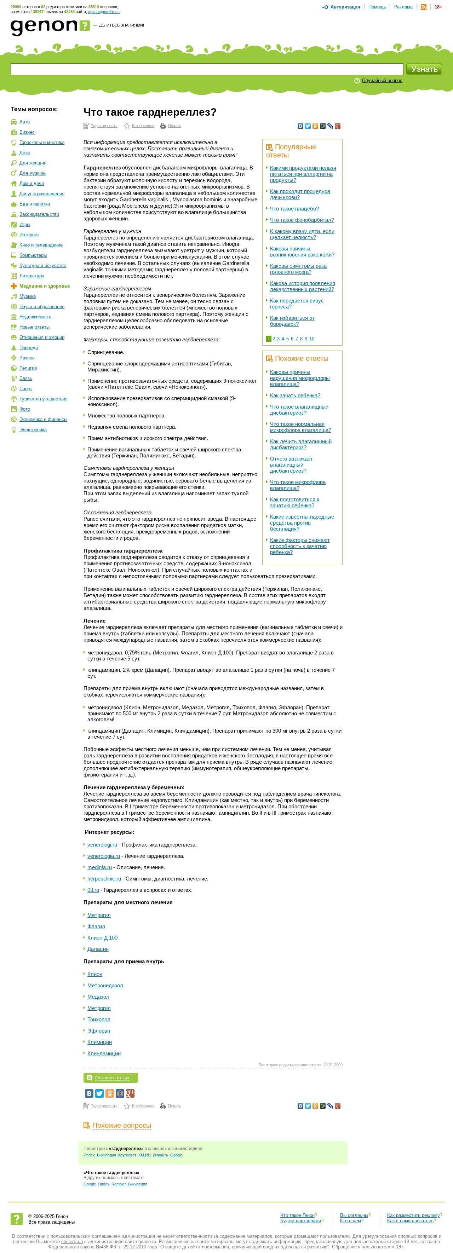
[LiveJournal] (330, 126)
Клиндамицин (104, 1053)
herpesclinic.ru (104, 879)
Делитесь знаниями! (121, 25)
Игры (24, 224)
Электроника (33, 429)
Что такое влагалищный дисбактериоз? (299, 410)
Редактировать (104, 125)
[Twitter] (308, 126)
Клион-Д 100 (102, 938)
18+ (438, 7)
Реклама (403, 7)
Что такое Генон (297, 1215)
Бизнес (27, 132)
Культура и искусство (42, 265)
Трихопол (98, 1019)
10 (311, 338)
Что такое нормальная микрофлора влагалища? (300, 427)
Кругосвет (127, 1155)
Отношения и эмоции (41, 337)
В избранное (143, 125)
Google (176, 1155)
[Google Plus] (338, 126)
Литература (31, 275)
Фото (24, 409)
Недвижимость (35, 316)
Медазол (98, 997)
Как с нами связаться (410, 1220)
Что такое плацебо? (294, 209)
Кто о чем (350, 1220)
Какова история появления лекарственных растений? (302, 286)
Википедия (106, 1155)
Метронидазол (105, 985)
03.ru (93, 890)
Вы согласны (354, 1215)
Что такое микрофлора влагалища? (298, 485)
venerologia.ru (103, 856)
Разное (27, 357)
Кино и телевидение (41, 245)
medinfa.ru (99, 867)
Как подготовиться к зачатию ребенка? (294, 502)
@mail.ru (160, 1155)
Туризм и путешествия (43, 399)
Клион (94, 974)
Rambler (118, 1184)
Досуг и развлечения (41, 193)
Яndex (89, 1155)
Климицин (99, 1042)
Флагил (96, 926)
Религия (28, 368)
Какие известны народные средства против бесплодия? (302, 523)
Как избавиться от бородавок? (292, 321)
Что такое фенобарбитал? (302, 220)
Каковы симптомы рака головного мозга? (298, 269)
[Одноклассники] (315, 126)
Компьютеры (33, 255)
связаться (72, 1241)
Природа (28, 347)
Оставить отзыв (112, 1077)
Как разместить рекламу (413, 1215)
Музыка (27, 296)
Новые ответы (34, 327)
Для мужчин (32, 173)
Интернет (29, 234)
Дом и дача (31, 183)
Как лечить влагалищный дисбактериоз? (301, 444)
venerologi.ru (102, 845)
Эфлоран (98, 1031)
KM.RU (144, 1155)
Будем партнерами (300, 1220)
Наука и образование (41, 306)
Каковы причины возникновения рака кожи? (302, 252)
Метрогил (99, 915)
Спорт (25, 388)
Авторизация (345, 7)
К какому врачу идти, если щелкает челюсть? (302, 234)
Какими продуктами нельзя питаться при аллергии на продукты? (303, 174)
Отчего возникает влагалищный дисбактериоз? (291, 465)
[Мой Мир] (323, 126)
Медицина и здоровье (44, 286)
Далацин (98, 949)
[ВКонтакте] (300, 126)
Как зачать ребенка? (295, 395)
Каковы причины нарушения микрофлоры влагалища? (300, 378)
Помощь (377, 7)
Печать (174, 125)
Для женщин (32, 163)
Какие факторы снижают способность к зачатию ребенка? (300, 546)
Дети (24, 152)
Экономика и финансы (43, 419)
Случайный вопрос (382, 80)
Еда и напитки (34, 204)
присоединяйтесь (104, 12)
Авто (24, 122)
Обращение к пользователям (363, 1246)
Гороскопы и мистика (41, 142)
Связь (25, 378)
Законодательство (39, 214)
